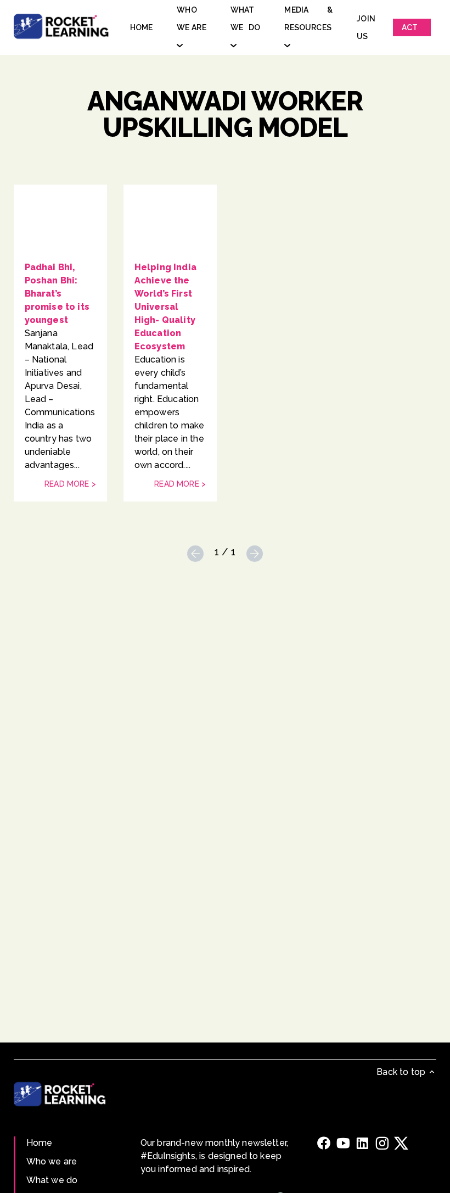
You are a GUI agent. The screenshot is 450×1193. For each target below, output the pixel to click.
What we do (52, 1180)
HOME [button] (141, 27)
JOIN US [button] (366, 27)
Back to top (402, 1072)
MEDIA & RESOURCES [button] (308, 18)
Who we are (51, 1161)
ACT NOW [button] (412, 29)
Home (39, 1143)
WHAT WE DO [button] (245, 18)
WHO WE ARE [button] (191, 18)
